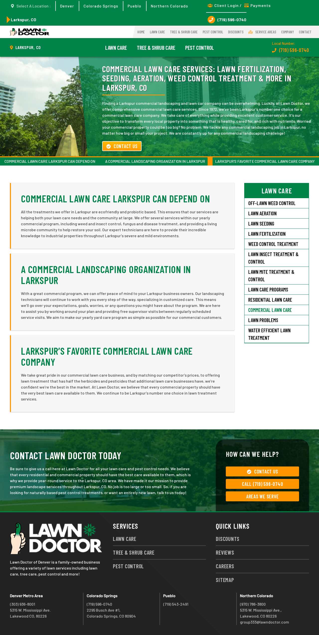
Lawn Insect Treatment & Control (273, 258)
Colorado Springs (100, 5)
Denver (67, 5)
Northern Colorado (169, 5)
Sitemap (225, 580)
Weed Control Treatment (273, 244)
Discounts (235, 32)
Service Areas (265, 32)
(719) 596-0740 (232, 19)
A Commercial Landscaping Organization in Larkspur (155, 161)
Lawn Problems (263, 320)
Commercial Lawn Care (270, 310)
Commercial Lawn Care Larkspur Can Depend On (49, 161)
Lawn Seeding (261, 224)
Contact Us (126, 146)
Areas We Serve (262, 496)
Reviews (225, 552)
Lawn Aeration (262, 213)
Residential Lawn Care (270, 300)
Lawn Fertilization (267, 234)
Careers (225, 566)
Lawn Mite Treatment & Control (271, 275)
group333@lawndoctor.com (264, 622)
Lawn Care (157, 32)
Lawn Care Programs (268, 289)
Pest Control (213, 32)
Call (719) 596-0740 (262, 484)
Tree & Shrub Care (184, 32)
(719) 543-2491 (175, 604)
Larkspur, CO (23, 19)
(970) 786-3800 (253, 604)
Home (141, 32)
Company (287, 32)
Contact (305, 32)
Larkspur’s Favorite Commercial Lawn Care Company (265, 161)
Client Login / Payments (242, 5)
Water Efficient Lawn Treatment (269, 334)
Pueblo (134, 5)
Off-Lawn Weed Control (272, 203)
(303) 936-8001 (22, 604)
